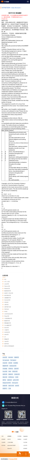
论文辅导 (3, 442)
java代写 (5, 357)
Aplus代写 (9, 448)
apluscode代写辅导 (11, 445)
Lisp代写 (6, 341)
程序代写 (6, 343)
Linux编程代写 (7, 325)
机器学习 (5, 388)
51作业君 (5, 1)
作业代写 (5, 363)
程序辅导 (3, 439)
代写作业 (10, 368)
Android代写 (7, 300)
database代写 (13, 365)
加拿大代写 (11, 385)
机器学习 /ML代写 (8, 293)
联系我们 (19, 439)
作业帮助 (15, 363)
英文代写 (5, 377)
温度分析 (9, 380)
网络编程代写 (7, 323)
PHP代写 (6, 309)
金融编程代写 (7, 297)
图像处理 (6, 339)
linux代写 (5, 371)
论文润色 (25, 442)
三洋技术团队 (10, 442)
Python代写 (7, 286)
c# (5, 337)
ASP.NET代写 (7, 307)
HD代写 (9, 439)
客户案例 (19, 436)
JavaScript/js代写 (8, 314)
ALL (5, 279)
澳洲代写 (16, 357)
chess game (15, 383)
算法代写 (6, 327)
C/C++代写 (7, 281)
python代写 (16, 380)
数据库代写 (7, 320)
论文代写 (25, 445)
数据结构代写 (7, 291)
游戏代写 (5, 385)
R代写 (5, 311)
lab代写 (17, 385)
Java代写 (6, 284)
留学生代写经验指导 (9, 346)
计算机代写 (17, 374)
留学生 (4, 380)
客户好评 (3, 445)
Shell (10, 371)
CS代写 (10, 363)
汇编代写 (6, 330)
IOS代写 (6, 302)
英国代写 (10, 374)
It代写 (16, 377)
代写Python (11, 377)
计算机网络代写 (8, 318)
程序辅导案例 (6, 8)
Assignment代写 (7, 383)
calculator (10, 357)
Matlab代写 (7, 288)
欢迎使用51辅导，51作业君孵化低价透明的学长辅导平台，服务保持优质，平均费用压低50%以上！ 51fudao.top (15, 17)
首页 (2, 436)
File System (13, 360)
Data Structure (15, 8)
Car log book (6, 360)
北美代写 (16, 368)
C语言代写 (14, 371)
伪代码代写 (7, 332)
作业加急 (5, 368)
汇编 (9, 388)
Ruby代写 (6, 316)
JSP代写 (6, 304)
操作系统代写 (7, 295)
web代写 (6, 334)
